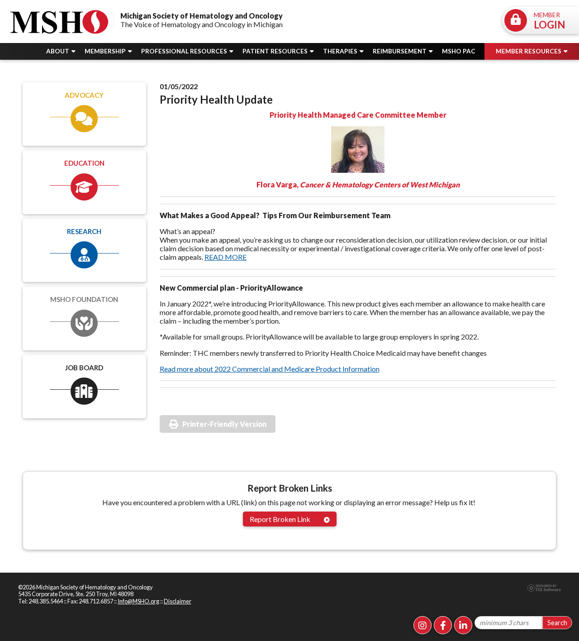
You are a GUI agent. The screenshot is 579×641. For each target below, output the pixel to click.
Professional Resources (184, 51)
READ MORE (225, 257)
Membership (106, 51)
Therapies (341, 51)
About (58, 51)
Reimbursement (400, 51)
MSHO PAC (458, 51)
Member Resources (529, 51)
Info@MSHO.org (138, 601)
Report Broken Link (280, 519)
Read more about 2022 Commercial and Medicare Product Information (270, 368)
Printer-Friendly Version (224, 424)
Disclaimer (177, 601)
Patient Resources (275, 51)
